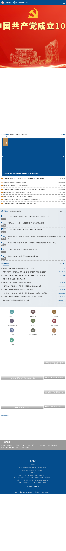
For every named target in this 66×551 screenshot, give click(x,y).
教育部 (3, 445)
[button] (28, 129)
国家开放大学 (31, 445)
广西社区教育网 (41, 445)
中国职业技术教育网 (51, 445)
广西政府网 (9, 445)
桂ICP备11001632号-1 (26, 492)
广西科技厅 (24, 445)
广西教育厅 (16, 445)
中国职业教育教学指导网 (8, 447)
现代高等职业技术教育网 (22, 447)
